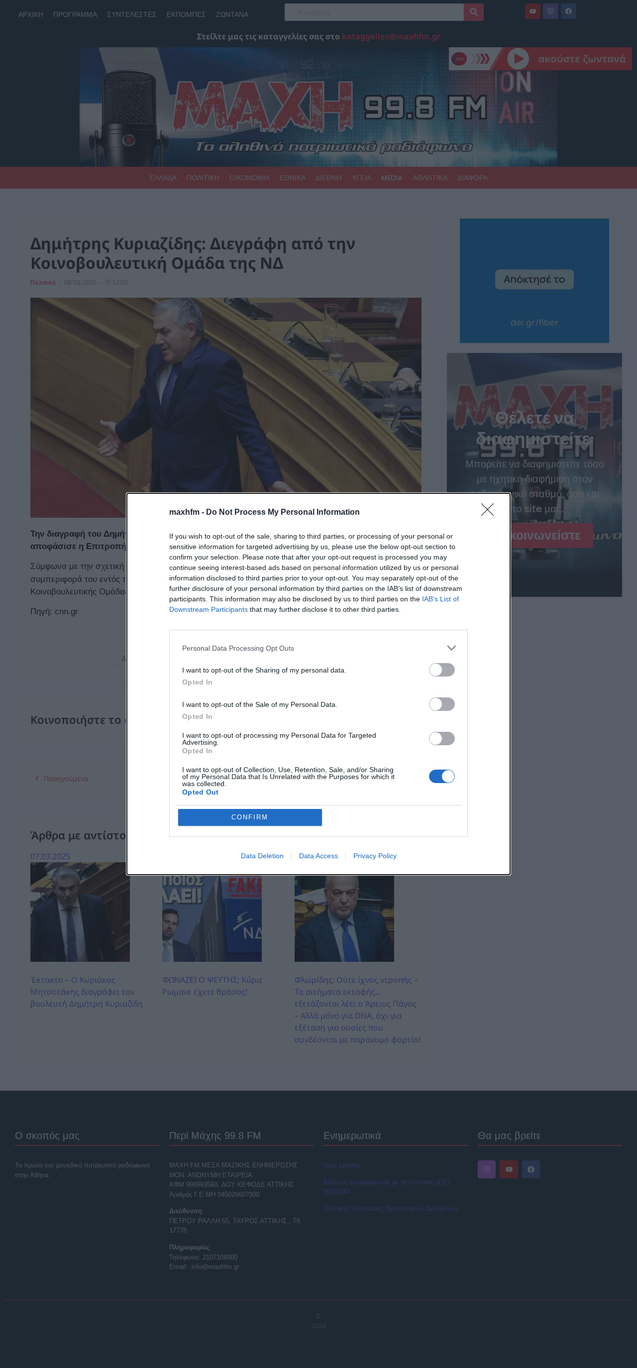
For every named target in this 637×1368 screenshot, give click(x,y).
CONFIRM (249, 817)
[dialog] (318, 684)
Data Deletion (262, 856)
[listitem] (318, 648)
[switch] (442, 670)
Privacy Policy (375, 856)
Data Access (318, 856)
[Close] (490, 512)
